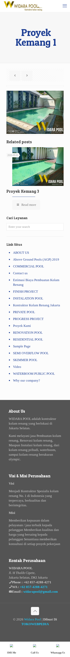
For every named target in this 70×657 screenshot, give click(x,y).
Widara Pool (32, 619)
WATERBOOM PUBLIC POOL (34, 374)
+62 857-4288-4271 (37, 582)
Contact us (20, 273)
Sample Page (22, 346)
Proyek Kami (22, 326)
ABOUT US (21, 253)
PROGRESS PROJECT (28, 319)
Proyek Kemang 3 (22, 191)
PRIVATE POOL (24, 312)
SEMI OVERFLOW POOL (31, 353)
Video (17, 367)
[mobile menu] (64, 6)
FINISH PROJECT (25, 291)
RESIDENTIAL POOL (28, 339)
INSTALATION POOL (28, 298)
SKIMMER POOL (25, 360)
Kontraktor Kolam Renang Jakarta (36, 305)
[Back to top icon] (35, 611)
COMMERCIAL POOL (28, 266)
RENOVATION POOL (28, 332)
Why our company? (26, 380)
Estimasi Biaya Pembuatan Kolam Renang (36, 282)
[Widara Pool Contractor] (23, 6)
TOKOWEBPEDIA (35, 624)
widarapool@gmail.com (40, 591)
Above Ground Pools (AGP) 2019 (36, 259)
